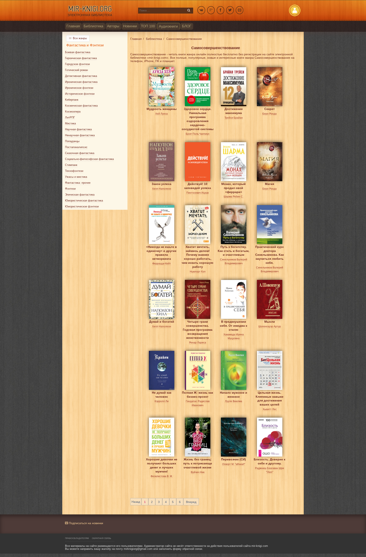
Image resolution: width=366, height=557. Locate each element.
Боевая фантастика (77, 52)
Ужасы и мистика (76, 176)
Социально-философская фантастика (89, 159)
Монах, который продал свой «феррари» (233, 187)
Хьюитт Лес (270, 409)
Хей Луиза (161, 113)
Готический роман (76, 70)
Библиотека (93, 26)
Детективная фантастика (81, 76)
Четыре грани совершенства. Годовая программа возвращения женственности (197, 325)
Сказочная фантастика (79, 153)
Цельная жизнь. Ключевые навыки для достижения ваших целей (269, 396)
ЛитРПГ (70, 117)
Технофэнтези (74, 170)
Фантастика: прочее (77, 182)
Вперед (191, 502)
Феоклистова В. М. (162, 476)
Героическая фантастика (81, 58)
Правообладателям (77, 538)
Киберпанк (71, 99)
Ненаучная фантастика (80, 135)
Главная (73, 26)
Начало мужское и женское (233, 394)
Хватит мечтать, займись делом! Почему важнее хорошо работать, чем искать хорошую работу (197, 250)
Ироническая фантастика (81, 81)
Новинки (130, 26)
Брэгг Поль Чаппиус (197, 133)
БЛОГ (186, 26)
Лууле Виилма (233, 401)
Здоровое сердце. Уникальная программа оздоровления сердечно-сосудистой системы (198, 112)
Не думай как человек (161, 394)
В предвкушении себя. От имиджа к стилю (233, 325)
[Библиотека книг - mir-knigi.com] (99, 10)
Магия (269, 184)
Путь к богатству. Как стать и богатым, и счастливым (233, 250)
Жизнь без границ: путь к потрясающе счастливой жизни (197, 463)
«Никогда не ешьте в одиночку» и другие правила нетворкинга (161, 250)
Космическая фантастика (81, 105)
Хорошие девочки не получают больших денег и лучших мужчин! (161, 463)
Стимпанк (71, 165)
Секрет (269, 109)
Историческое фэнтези (79, 93)
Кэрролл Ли (162, 401)
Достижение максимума (234, 111)
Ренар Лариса (197, 342)
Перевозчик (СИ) (233, 459)
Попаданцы (72, 141)
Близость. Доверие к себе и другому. (269, 461)
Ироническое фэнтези (79, 87)
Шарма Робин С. (233, 196)
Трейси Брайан (234, 117)
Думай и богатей (161, 321)
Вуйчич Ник (197, 472)
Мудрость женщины (162, 109)
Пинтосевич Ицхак (197, 192)
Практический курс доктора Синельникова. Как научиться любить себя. (269, 250)
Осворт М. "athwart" (233, 464)
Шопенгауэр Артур (269, 326)
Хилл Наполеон (161, 188)
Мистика (70, 123)
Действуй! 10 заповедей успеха (197, 186)
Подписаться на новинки (85, 523)
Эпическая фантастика (79, 194)
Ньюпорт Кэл (197, 271)
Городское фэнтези (77, 64)
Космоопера (72, 111)
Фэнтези (70, 188)
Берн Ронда (269, 113)
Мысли (269, 321)
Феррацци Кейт (161, 263)
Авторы (113, 26)
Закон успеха (161, 184)
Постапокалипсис (76, 147)
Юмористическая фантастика (84, 200)
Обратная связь (101, 538)
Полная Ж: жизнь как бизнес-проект (197, 394)
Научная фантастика (78, 129)
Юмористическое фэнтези (82, 206)
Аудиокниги (168, 26)
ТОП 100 (148, 26)
